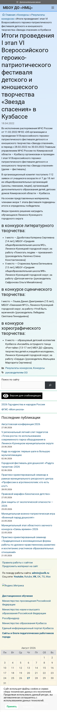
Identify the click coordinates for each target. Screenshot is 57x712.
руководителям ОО (16, 372)
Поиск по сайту (10, 379)
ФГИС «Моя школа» (12, 409)
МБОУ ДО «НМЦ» (18, 8)
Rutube (28, 576)
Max (48, 576)
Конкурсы (23, 14)
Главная (10, 14)
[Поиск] (50, 385)
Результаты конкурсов (18, 368)
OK (39, 576)
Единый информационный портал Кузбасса (27, 628)
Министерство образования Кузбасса (24, 623)
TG (43, 576)
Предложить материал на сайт (20, 566)
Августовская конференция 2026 (20, 424)
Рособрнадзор (10, 618)
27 (28, 678)
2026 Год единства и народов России (23, 404)
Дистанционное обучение (17, 595)
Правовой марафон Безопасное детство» (25, 493)
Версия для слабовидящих (24, 395)
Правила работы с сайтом (17, 562)
